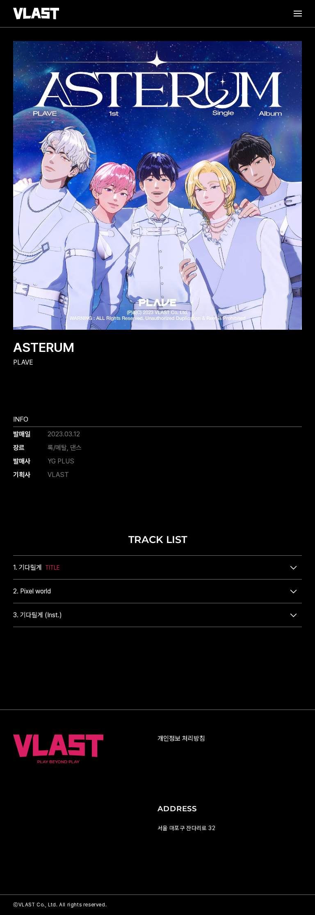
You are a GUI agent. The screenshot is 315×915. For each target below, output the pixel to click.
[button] (157, 567)
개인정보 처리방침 (181, 738)
